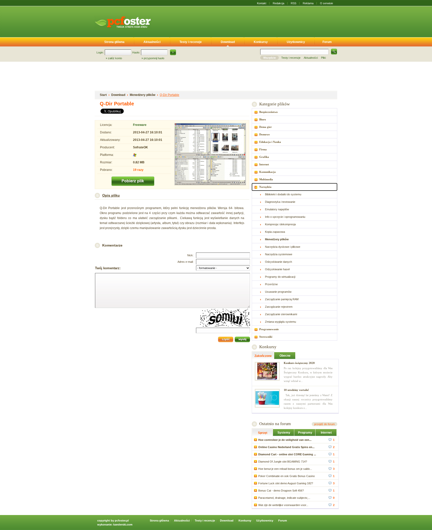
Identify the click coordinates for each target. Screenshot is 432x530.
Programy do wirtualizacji (280, 276)
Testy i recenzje (191, 42)
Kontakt (261, 3)
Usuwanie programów (278, 291)
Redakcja (278, 3)
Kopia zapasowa (275, 231)
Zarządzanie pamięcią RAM (281, 299)
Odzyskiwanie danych (278, 261)
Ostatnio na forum (275, 423)
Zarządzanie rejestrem (278, 306)
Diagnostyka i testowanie (280, 201)
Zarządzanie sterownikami (281, 314)
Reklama (308, 3)
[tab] (294, 112)
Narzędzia (265, 186)
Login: (100, 52)
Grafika (264, 156)
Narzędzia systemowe (278, 254)
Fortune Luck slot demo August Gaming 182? (285, 483)
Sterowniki (265, 336)
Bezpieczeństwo (268, 111)
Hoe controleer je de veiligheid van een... (285, 439)
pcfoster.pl (122, 520)
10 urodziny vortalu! (296, 389)
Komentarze (112, 245)
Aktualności (152, 42)
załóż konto (115, 58)
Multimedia (266, 179)
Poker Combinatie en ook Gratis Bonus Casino (286, 476)
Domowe (264, 134)
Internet (264, 164)
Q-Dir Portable (169, 95)
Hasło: (136, 52)
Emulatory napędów (277, 209)
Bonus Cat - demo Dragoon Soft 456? (281, 490)
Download (228, 42)
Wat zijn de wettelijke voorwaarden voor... (283, 505)
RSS (293, 3)
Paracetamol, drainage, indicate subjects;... (284, 497)
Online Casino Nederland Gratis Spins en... (286, 447)
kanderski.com (122, 524)
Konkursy (261, 42)
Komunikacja (267, 171)
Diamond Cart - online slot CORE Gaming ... (287, 454)
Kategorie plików (274, 104)
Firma (263, 149)
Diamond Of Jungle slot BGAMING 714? (282, 461)
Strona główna (114, 42)
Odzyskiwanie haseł (277, 269)
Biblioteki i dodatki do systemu (283, 194)
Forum (327, 42)
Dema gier (265, 126)
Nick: (190, 255)
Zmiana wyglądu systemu (280, 321)
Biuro (262, 119)
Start (103, 95)
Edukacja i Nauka (270, 141)
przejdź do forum (324, 424)
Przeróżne (271, 284)
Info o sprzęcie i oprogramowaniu (285, 216)
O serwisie (326, 3)
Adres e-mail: (186, 261)
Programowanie (269, 329)
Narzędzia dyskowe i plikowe (282, 246)
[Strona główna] (122, 22)
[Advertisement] (248, 20)
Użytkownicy (296, 42)
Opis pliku (111, 195)
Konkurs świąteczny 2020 (299, 362)
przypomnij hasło (154, 58)
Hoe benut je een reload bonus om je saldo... (285, 468)
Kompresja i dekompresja (280, 224)
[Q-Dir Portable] (210, 154)
